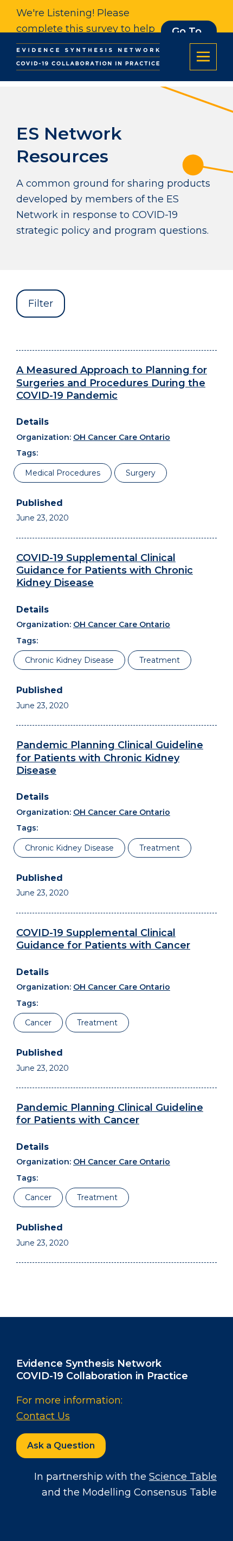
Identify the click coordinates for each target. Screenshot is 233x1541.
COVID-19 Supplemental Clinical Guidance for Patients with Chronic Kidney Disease (104, 570)
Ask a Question (61, 1445)
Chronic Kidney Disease (69, 660)
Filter (40, 303)
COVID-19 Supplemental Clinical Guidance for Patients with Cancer (103, 939)
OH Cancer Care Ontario (121, 437)
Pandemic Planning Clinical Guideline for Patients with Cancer (109, 1114)
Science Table (183, 1477)
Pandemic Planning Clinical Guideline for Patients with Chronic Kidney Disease (109, 757)
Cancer (38, 1023)
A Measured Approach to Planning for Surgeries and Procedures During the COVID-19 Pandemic (111, 382)
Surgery (141, 473)
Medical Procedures (62, 473)
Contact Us (43, 1416)
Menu (203, 56)
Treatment (159, 660)
